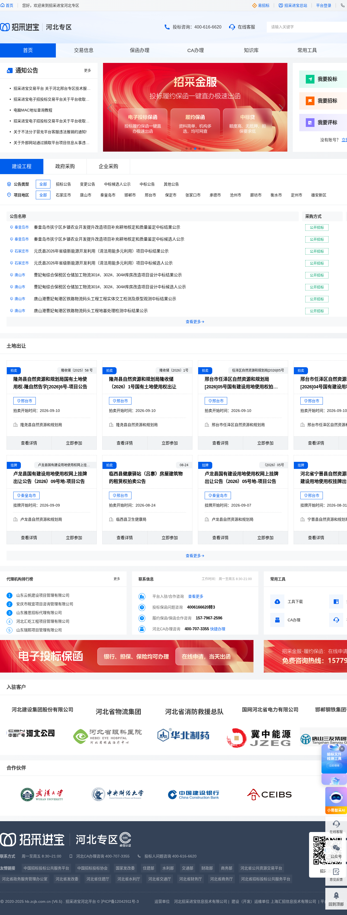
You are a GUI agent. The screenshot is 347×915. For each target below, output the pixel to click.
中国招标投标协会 (92, 868)
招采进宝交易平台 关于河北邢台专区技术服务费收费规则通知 (52, 88)
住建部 (148, 868)
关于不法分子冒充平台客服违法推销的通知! (50, 132)
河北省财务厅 (190, 879)
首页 (28, 50)
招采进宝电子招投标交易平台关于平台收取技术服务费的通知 (52, 99)
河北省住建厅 (97, 879)
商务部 (226, 868)
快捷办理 (217, 629)
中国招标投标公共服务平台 (46, 868)
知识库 (251, 50)
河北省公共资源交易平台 (261, 868)
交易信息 (84, 50)
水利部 (168, 868)
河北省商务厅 (221, 879)
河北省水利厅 (128, 879)
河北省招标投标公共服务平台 (265, 879)
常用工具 (307, 50)
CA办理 (195, 50)
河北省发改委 (67, 879)
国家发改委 (125, 868)
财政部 (207, 868)
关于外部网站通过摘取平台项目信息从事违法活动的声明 (52, 142)
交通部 (187, 868)
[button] (281, 108)
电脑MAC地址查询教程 (33, 110)
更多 (87, 70)
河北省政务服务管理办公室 (24, 879)
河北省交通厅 (159, 879)
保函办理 (139, 50)
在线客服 (246, 27)
